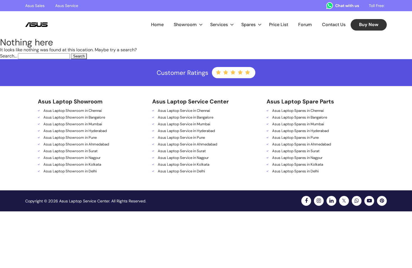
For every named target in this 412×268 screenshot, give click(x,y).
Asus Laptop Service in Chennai (184, 110)
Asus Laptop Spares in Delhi (295, 171)
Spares (248, 24)
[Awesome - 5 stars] (248, 72)
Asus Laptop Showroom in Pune (70, 137)
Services (219, 24)
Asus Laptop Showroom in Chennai (72, 110)
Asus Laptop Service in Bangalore (185, 117)
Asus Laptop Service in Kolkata (183, 164)
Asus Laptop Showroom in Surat (70, 151)
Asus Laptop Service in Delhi (181, 171)
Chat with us (347, 5)
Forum (305, 24)
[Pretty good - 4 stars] (241, 72)
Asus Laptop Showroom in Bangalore (74, 117)
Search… (8, 56)
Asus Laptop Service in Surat (182, 151)
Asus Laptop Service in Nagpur (183, 158)
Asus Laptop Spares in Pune (295, 137)
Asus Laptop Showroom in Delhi (70, 171)
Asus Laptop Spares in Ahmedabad (301, 144)
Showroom (185, 24)
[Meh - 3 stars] (233, 72)
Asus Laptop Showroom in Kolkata (72, 164)
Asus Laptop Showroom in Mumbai (72, 124)
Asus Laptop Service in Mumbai (184, 124)
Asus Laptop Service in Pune (181, 137)
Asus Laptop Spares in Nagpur (297, 158)
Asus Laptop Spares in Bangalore (299, 117)
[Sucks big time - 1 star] (219, 72)
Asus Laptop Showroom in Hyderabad (75, 131)
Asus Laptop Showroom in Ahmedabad (76, 144)
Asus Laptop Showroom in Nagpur (72, 158)
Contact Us (334, 24)
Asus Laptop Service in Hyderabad (186, 131)
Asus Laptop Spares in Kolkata (297, 164)
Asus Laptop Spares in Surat (296, 151)
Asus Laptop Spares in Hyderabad (300, 131)
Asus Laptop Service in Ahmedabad (187, 144)
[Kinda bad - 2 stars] (226, 72)
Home (157, 24)
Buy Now (368, 24)
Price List (278, 24)
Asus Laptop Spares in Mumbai (298, 124)
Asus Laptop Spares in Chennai (298, 110)
